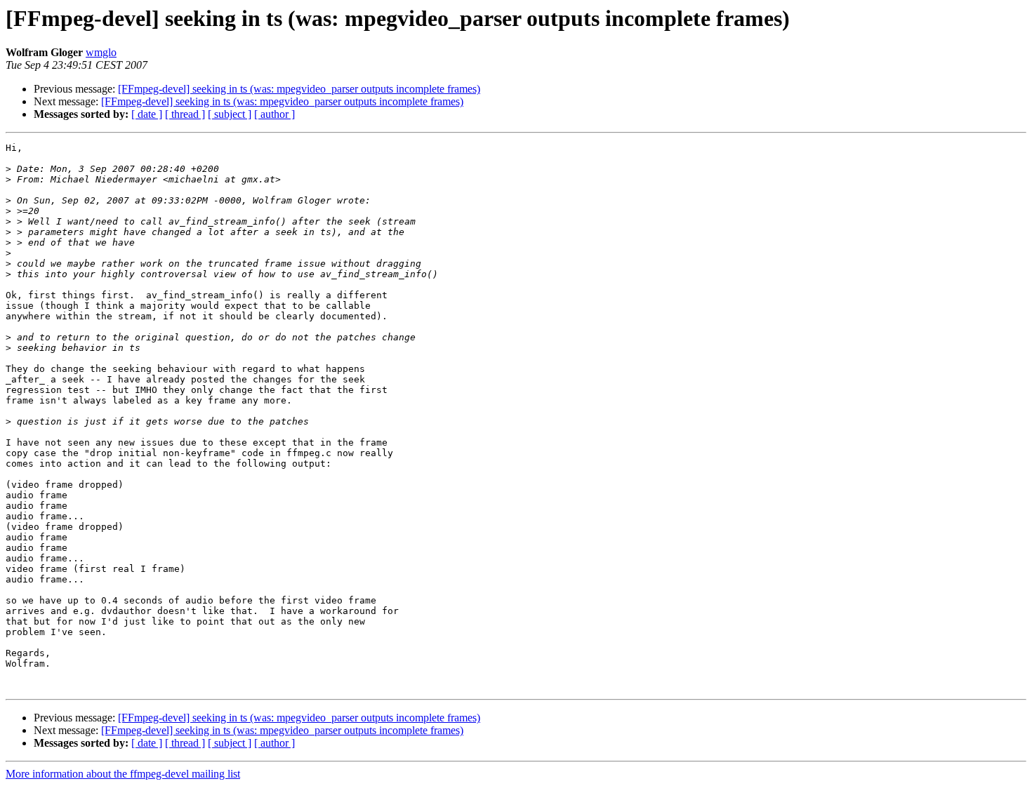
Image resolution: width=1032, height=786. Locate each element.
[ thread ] (185, 114)
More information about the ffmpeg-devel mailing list (123, 774)
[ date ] (146, 114)
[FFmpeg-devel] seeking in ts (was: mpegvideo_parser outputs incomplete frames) (299, 89)
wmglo (101, 52)
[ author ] (274, 114)
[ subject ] (229, 114)
